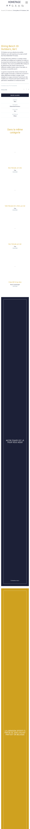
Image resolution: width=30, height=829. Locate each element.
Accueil (3, 10)
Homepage (14, 2)
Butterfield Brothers (15, 106)
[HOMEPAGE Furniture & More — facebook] (9, 5)
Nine (15, 101)
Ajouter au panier (15, 95)
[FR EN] (22, 5)
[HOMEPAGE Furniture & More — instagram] (7, 5)
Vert (15, 111)
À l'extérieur (9, 10)
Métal (15, 116)
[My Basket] (19, 5)
